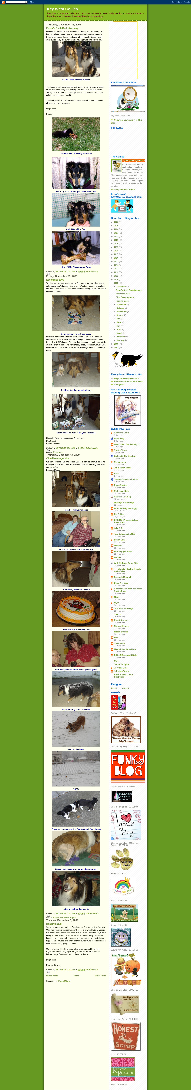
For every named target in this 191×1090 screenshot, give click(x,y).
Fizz (116, 637)
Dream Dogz (119, 540)
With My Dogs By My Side (126, 563)
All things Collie (121, 433)
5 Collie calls (92, 272)
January (120, 340)
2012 (116, 272)
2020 (116, 243)
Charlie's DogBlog (122, 497)
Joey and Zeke (120, 668)
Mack (116, 597)
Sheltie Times (120, 450)
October (120, 308)
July (119, 319)
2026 (116, 222)
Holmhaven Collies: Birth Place (128, 381)
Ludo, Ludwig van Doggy (125, 508)
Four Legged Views (123, 551)
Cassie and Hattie (61, 918)
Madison (118, 545)
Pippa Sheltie (120, 485)
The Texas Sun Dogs (123, 608)
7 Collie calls (92, 970)
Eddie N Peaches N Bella (125, 655)
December (121, 286)
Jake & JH (118, 528)
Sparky (117, 614)
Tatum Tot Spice (121, 664)
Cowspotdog (120, 462)
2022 (116, 236)
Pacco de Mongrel (122, 577)
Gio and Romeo (121, 626)
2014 (116, 265)
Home (76, 976)
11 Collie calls (92, 913)
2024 (116, 229)
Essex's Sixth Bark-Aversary (62, 28)
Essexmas (58, 452)
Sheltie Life (119, 643)
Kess (116, 473)
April (119, 329)
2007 (116, 347)
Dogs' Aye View (121, 583)
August (120, 315)
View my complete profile (123, 189)
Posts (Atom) (64, 981)
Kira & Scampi (120, 620)
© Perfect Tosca (121, 671)
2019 (116, 247)
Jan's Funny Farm (122, 468)
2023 (116, 233)
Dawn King (119, 438)
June (119, 322)
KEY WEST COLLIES (66, 272)
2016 (116, 258)
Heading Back (54, 924)
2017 (116, 254)
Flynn (116, 603)
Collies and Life (121, 491)
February (121, 336)
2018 (116, 251)
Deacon (125, 688)
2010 (116, 279)
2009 (116, 283)
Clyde (73, 918)
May (119, 326)
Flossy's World (121, 632)
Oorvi (116, 661)
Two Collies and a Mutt (124, 534)
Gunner (117, 557)
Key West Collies (62, 9)
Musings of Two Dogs (124, 502)
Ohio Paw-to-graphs (57, 458)
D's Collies (119, 514)
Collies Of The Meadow (124, 456)
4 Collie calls (92, 448)
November (122, 304)
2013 (116, 269)
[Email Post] (76, 274)
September (122, 311)
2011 (116, 276)
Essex (114, 688)
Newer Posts (52, 976)
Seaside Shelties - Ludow (126, 479)
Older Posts (100, 976)
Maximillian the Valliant (125, 649)
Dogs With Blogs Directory (126, 378)
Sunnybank (119, 384)
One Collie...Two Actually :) (126, 444)
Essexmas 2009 (55, 279)
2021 (116, 240)
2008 (116, 344)
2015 (116, 261)
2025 (116, 226)
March (120, 333)
